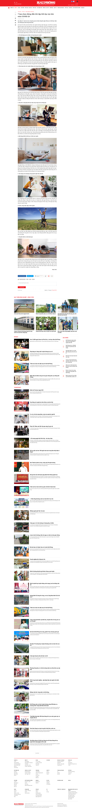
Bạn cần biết (70, 798)
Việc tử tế (37, 765)
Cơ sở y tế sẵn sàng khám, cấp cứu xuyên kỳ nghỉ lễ (42, 414)
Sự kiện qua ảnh (60, 780)
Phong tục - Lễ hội (27, 781)
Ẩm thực (15, 785)
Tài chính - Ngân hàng (28, 766)
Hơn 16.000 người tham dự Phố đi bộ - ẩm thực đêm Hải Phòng (45, 339)
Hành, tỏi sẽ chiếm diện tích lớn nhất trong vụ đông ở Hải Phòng (71, 366)
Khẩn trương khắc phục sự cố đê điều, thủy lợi (46, 313)
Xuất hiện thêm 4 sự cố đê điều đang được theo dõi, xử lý (71, 351)
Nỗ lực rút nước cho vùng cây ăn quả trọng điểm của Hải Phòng (71, 371)
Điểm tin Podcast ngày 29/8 (36, 390)
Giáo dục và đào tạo (60, 761)
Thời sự (37, 791)
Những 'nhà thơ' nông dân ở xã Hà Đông (39, 692)
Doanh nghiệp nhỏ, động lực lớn (37, 559)
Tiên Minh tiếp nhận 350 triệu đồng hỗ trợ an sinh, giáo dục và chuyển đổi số (45, 717)
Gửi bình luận (22, 287)
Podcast (37, 789)
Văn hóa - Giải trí (46, 7)
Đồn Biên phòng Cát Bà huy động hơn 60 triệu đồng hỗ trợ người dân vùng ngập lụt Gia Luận (44, 741)
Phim (15, 796)
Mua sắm (15, 784)
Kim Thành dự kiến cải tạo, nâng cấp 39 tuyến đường (42, 462)
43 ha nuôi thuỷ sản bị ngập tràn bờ (21, 313)
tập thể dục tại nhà (22, 279)
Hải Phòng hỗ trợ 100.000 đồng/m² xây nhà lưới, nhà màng (71, 346)
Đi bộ (27, 279)
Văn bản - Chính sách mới (72, 791)
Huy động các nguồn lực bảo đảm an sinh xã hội (41, 402)
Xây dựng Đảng (16, 762)
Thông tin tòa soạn (60, 803)
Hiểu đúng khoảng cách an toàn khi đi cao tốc (42, 498)
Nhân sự (15, 766)
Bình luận (48, 772)
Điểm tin (37, 790)
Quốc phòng (16, 767)
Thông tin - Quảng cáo (61, 789)
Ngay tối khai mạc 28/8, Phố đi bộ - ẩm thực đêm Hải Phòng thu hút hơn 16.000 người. (44, 341)
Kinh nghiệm (48, 784)
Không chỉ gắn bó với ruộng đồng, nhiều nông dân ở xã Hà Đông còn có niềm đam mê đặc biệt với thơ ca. (44, 695)
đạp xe (33, 279)
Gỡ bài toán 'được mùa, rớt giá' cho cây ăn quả (46, 331)
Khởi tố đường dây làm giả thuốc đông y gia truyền (42, 571)
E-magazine (27, 789)
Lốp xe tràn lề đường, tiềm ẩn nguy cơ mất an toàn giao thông (45, 535)
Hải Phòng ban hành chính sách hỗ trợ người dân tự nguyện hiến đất (71, 341)
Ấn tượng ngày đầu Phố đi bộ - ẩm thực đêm (41, 438)
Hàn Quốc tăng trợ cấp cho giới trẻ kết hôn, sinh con (42, 728)
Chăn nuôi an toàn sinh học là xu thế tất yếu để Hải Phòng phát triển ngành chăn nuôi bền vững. (44, 489)
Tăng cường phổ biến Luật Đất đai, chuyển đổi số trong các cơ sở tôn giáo (45, 620)
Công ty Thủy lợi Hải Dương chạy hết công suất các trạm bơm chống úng (23, 332)
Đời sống (70, 7)
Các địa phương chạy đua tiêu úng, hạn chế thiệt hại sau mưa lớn (67, 314)
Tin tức (15, 761)
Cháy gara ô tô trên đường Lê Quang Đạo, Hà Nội (42, 523)
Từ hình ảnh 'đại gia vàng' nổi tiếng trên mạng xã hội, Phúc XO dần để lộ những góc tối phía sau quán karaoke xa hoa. (45, 429)
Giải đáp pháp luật (71, 797)
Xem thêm (37, 753)
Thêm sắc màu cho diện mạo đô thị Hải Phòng (41, 363)
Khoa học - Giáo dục (28, 7)
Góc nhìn (22, 7)
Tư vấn (69, 765)
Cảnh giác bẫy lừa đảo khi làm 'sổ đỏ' (39, 656)
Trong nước (70, 772)
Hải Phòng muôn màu (17, 794)
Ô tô (47, 790)
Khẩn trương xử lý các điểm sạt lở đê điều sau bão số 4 (71, 376)
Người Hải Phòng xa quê (28, 785)
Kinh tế (15, 7)
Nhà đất (15, 771)
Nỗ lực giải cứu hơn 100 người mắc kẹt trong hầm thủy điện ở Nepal (44, 451)
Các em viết (37, 775)
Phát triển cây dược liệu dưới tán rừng (71, 356)
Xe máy (48, 791)
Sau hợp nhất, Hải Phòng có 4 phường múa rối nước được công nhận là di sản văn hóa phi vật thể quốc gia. (45, 513)
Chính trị (12, 7)
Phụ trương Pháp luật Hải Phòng (73, 790)
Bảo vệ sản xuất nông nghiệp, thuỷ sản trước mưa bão (67, 332)
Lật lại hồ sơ (16, 795)
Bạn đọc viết (37, 781)
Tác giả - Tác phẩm (28, 772)
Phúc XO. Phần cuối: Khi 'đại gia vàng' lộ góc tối (41, 426)
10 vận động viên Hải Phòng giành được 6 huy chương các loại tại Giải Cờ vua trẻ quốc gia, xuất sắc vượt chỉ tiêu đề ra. (45, 634)
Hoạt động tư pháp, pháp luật (72, 792)
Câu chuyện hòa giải (71, 795)
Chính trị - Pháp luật (28, 790)
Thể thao (66, 7)
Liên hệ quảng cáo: (60, 806)
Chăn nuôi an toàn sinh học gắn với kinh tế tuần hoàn (42, 486)
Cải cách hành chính (17, 765)
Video (15, 789)
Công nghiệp (27, 761)
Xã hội (19, 7)
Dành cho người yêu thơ (39, 772)
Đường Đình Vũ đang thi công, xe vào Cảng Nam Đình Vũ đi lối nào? (45, 596)
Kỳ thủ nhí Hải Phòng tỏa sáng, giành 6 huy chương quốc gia (44, 631)
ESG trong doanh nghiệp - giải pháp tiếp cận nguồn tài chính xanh (44, 680)
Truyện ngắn (37, 771)
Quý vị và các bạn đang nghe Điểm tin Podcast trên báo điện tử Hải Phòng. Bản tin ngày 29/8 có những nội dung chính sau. (44, 392)
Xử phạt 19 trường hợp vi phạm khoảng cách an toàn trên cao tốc (45, 644)
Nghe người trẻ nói (38, 796)
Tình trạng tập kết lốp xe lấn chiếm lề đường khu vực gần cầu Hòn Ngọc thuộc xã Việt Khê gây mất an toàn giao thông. (44, 537)
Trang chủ (19, 11)
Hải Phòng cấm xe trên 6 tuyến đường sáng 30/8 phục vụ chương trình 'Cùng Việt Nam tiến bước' (43, 705)
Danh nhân (26, 784)
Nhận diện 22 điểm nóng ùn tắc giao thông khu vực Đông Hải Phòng (44, 376)
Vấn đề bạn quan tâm (71, 796)
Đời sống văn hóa (27, 771)
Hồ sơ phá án (70, 762)
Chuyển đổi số (59, 765)
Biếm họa (37, 777)
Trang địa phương (60, 7)
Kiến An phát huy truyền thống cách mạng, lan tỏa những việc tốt (44, 584)
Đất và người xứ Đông (76, 7)
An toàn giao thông (39, 795)
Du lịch (48, 780)
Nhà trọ (15, 775)
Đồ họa (69, 780)
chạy (30, 279)
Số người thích (54, 290)
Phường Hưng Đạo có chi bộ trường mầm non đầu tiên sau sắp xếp (45, 668)
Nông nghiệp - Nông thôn (30, 11)
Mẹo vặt (15, 786)
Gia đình (15, 781)
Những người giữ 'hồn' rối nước (37, 511)
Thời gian (49, 290)
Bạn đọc (82, 7)
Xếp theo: (46, 290)
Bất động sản (39, 7)
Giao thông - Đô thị (28, 765)
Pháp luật (34, 7)
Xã (57, 771)
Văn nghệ (51, 7)
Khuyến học (59, 762)
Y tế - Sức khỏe (38, 761)
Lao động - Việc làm (39, 762)
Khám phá (48, 781)
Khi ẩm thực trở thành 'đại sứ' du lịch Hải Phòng (41, 547)
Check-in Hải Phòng (39, 794)
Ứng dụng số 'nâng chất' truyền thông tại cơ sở (41, 351)
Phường (58, 772)
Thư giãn (37, 776)
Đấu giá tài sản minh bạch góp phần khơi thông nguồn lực (44, 474)
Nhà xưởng (15, 772)
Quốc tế (55, 7)
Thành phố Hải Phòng (71, 771)
